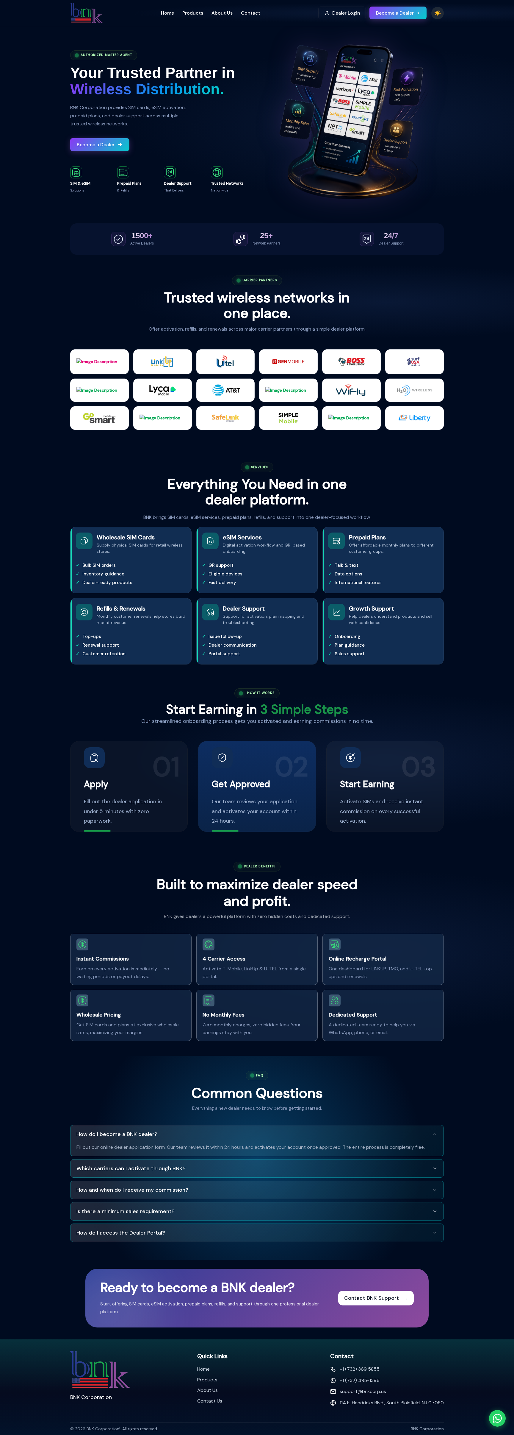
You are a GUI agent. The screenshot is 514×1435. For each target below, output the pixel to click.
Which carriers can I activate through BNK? (131, 1168)
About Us (222, 13)
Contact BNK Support (376, 1298)
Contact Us (209, 1401)
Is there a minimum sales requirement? (125, 1211)
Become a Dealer (395, 13)
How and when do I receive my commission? (132, 1189)
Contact (250, 13)
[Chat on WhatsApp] (497, 1418)
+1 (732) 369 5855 (360, 1369)
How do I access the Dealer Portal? (120, 1232)
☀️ (437, 13)
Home (167, 13)
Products (192, 13)
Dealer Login (346, 13)
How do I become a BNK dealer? (116, 1134)
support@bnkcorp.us (363, 1391)
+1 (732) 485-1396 (360, 1380)
